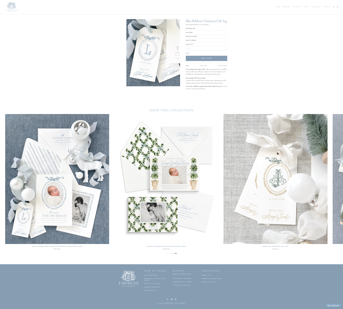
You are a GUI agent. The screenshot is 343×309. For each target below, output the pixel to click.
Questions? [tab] (222, 65)
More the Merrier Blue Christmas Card (166, 246)
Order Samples (152, 287)
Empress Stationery (175, 303)
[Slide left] (168, 253)
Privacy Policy (209, 282)
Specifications (191, 36)
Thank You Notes (181, 285)
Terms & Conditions (212, 278)
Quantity (189, 44)
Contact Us (150, 290)
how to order (191, 40)
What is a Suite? (152, 283)
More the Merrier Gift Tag (275, 246)
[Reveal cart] (337, 7)
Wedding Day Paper (183, 282)
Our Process (151, 275)
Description (190, 28)
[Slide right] (175, 253)
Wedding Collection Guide (154, 279)
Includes (189, 32)
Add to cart (206, 58)
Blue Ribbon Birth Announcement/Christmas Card (57, 246)
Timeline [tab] (203, 65)
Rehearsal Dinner (182, 278)
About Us (206, 275)
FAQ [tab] (187, 65)
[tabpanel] (206, 79)
